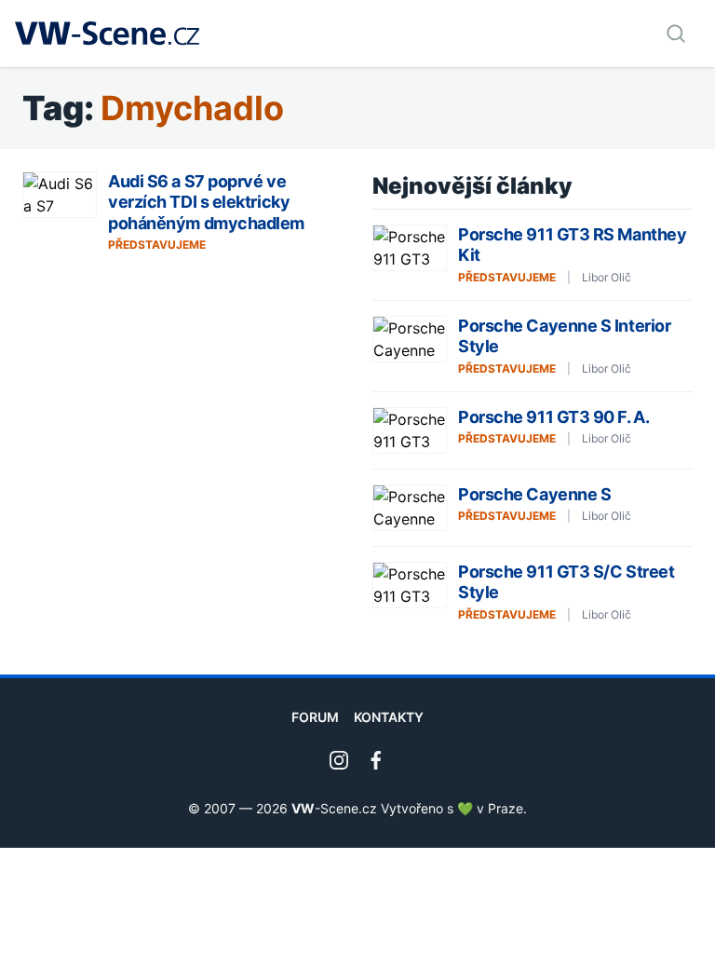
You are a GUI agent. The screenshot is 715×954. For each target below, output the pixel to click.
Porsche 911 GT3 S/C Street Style (566, 582)
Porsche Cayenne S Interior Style (564, 336)
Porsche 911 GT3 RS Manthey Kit (572, 245)
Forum (315, 717)
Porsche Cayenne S (534, 494)
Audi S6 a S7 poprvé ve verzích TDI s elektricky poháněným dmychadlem (206, 202)
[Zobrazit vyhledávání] (676, 33)
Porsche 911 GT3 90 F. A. (553, 417)
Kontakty (389, 717)
